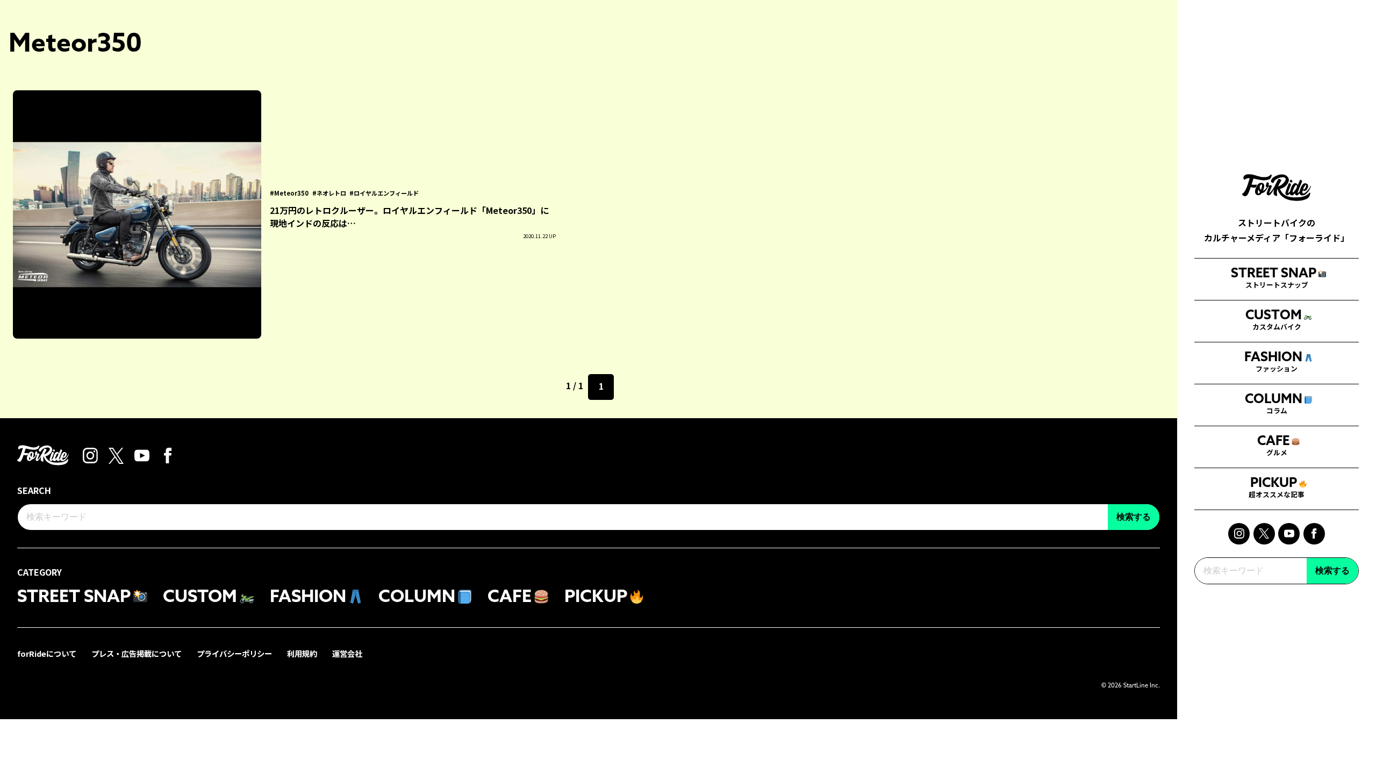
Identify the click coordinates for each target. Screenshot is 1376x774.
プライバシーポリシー (234, 653)
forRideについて (46, 653)
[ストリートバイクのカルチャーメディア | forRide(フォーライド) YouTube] (1289, 533)
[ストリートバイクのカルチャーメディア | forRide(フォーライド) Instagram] (1239, 533)
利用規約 (302, 653)
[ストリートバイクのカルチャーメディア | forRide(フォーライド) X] (1264, 533)
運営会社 (347, 653)
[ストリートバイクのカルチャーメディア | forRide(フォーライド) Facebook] (1314, 533)
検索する (1332, 570)
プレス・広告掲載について (136, 653)
